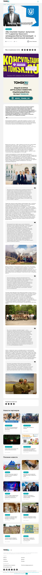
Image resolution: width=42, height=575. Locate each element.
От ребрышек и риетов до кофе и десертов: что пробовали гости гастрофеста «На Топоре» (11, 517)
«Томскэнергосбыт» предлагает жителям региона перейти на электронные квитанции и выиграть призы (30, 449)
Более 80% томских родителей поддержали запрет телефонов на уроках (29, 475)
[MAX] (35, 50)
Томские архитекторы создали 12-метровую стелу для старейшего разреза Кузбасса (11, 475)
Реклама (22, 561)
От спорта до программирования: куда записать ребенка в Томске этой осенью (11, 428)
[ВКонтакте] (22, 50)
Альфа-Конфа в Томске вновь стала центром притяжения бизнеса (11, 449)
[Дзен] (32, 50)
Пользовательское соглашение (9, 565)
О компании (5, 561)
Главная (4, 4)
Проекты (5, 559)
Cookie (8, 572)
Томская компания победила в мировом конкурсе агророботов (11, 539)
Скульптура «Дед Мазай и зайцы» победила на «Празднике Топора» (29, 517)
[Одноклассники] (30, 50)
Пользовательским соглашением (19, 573)
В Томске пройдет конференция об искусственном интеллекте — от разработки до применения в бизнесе (11, 496)
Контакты (23, 557)
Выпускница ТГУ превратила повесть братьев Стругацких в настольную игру (29, 539)
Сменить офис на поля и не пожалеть (28, 428)
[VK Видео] (25, 50)
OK (26, 573)
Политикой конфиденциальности (33, 572)
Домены (22, 559)
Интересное (13, 4)
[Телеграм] (27, 50)
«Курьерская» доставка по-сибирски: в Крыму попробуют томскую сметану (29, 496)
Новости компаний (8, 425)
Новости (8, 4)
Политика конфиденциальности (27, 565)
